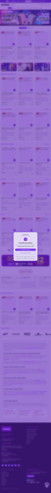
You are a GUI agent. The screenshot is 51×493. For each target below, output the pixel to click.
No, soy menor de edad (25, 252)
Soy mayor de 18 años (25, 249)
